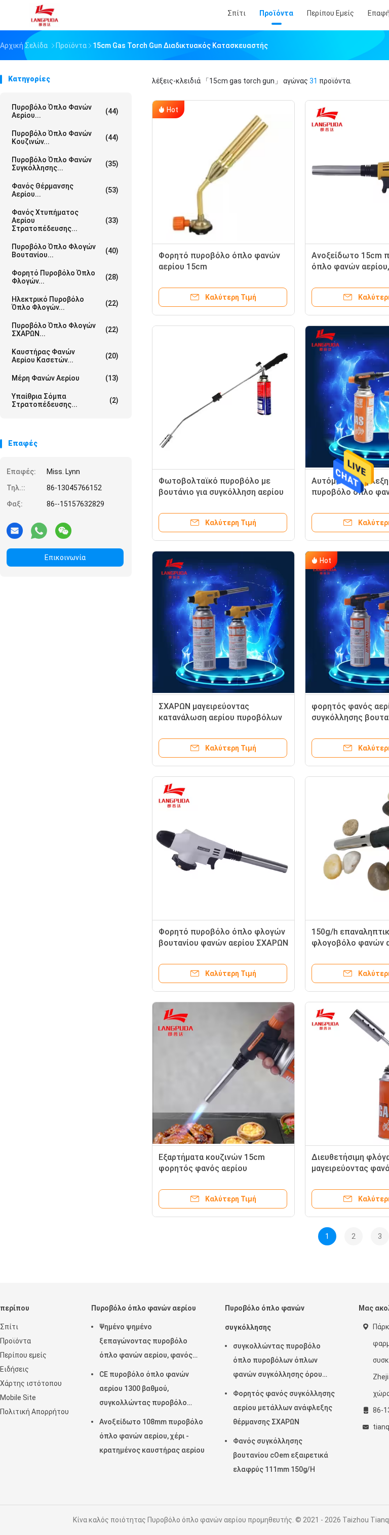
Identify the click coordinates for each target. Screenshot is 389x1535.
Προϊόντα (15, 1341)
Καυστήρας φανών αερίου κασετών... (65, 356)
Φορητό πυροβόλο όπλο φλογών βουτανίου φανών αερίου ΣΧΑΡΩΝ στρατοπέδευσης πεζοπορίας (223, 943)
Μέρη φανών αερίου (65, 378)
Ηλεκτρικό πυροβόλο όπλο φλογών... (65, 303)
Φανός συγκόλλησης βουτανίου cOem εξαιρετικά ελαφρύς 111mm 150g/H (280, 1455)
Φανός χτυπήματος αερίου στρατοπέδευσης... (65, 220)
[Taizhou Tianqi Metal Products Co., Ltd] (44, 15)
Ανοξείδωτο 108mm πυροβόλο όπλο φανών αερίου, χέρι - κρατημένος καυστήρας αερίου (152, 1436)
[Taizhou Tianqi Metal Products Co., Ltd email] (15, 530)
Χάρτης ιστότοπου (31, 1383)
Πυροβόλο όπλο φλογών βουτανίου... (65, 251)
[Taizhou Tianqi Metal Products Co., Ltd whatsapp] (39, 530)
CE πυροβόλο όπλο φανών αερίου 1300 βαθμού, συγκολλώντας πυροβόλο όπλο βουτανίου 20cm (144, 1390)
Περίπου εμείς (23, 1355)
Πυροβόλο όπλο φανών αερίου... (65, 111)
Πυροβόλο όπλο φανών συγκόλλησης (264, 1317)
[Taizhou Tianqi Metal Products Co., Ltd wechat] (63, 530)
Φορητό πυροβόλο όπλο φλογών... (65, 277)
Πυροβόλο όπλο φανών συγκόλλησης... (65, 164)
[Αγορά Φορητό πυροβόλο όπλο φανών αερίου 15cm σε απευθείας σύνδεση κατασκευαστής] (223, 171)
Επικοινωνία (65, 557)
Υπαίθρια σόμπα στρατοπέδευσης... (65, 400)
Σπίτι (9, 1327)
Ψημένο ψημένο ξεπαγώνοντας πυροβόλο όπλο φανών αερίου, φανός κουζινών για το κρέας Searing (150, 1342)
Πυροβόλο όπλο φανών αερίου (143, 1308)
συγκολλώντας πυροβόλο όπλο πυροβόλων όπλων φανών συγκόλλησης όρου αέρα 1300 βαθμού (277, 1361)
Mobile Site (18, 1397)
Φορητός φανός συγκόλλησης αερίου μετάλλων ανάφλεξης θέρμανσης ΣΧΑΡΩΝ (284, 1407)
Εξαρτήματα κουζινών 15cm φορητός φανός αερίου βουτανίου (212, 1168)
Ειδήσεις (14, 1369)
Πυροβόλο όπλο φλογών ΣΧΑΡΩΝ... (65, 329)
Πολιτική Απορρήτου (34, 1412)
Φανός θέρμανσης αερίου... (65, 190)
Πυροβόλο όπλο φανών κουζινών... (65, 137)
